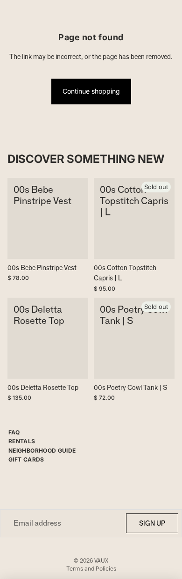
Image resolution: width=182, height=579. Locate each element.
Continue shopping (91, 91)
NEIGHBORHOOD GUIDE (42, 450)
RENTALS (21, 441)
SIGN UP (152, 523)
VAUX (101, 560)
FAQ (14, 432)
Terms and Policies (91, 568)
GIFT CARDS (26, 459)
